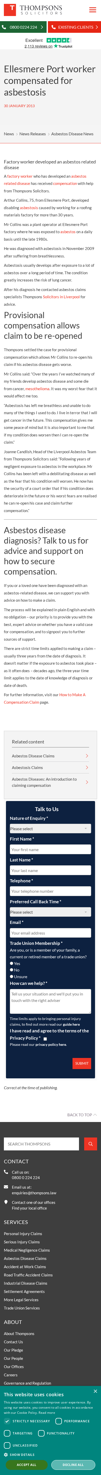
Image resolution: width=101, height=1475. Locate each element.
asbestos (68, 231)
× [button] (95, 1391)
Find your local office (29, 1208)
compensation (65, 183)
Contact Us (13, 1341)
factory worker (20, 176)
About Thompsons (19, 1333)
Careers (11, 1374)
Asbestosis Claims (27, 767)
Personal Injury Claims (23, 1233)
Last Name (21, 859)
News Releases (32, 133)
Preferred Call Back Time (35, 901)
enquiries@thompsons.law (34, 1192)
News (9, 133)
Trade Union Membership (36, 943)
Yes (17, 963)
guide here (71, 1024)
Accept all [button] (26, 1465)
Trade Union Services (22, 1308)
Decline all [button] (73, 1465)
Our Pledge (13, 1350)
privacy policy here (50, 1044)
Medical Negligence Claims (27, 1250)
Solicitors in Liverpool (61, 296)
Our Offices (14, 1366)
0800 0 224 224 (26, 1177)
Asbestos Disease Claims (33, 756)
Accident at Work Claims (25, 1266)
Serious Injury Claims (22, 1241)
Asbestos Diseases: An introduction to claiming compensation (44, 782)
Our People (13, 1358)
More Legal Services (21, 1299)
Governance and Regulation (27, 1383)
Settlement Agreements (24, 1291)
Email (17, 922)
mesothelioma (37, 388)
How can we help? (28, 983)
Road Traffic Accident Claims (28, 1275)
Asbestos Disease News (72, 133)
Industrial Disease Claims (25, 1283)
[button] (50, 1455)
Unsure (20, 976)
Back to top (79, 1114)
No (16, 969)
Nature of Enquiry (29, 818)
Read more (47, 1412)
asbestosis (29, 207)
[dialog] (50, 1430)
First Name (22, 839)
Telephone (21, 880)
